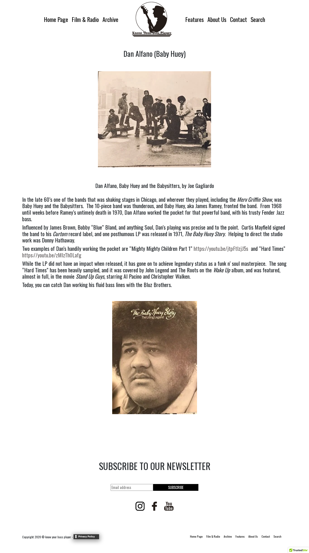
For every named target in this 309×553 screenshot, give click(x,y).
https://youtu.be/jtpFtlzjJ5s (221, 248)
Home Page (56, 19)
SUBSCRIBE (175, 487)
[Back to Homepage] (151, 19)
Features (194, 19)
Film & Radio (85, 19)
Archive (110, 19)
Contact (238, 19)
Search (258, 19)
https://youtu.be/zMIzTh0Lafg (51, 255)
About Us (216, 19)
